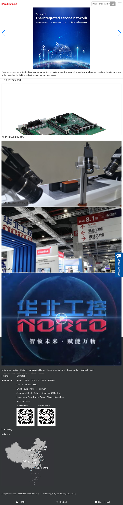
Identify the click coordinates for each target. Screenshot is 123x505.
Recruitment (7, 380)
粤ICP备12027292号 (68, 494)
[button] (61, 66)
